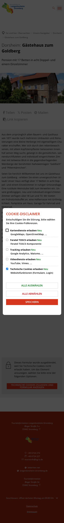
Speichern (32, 302)
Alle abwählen (32, 293)
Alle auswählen (32, 285)
